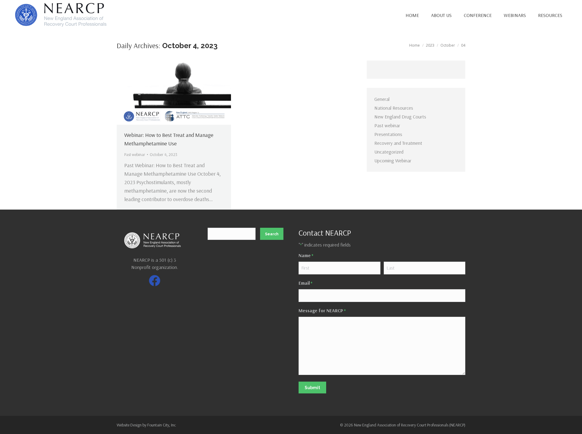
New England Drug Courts (400, 117)
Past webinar (134, 154)
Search (272, 234)
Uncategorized (388, 152)
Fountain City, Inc (161, 425)
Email (305, 283)
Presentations (388, 134)
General (382, 99)
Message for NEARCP (322, 310)
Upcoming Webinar (392, 160)
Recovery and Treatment (398, 143)
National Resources (393, 108)
